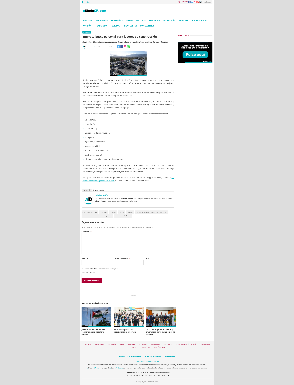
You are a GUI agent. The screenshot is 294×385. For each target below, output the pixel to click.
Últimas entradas (98, 190)
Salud (129, 20)
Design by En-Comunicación (147, 382)
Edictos (116, 25)
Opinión (87, 25)
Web (147, 259)
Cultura (140, 20)
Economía (116, 20)
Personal (109, 216)
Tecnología (169, 20)
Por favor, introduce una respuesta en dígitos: (100, 269)
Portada (87, 20)
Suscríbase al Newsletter (130, 357)
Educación (154, 20)
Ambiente (183, 20)
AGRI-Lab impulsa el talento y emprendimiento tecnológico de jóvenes (160, 332)
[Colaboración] (88, 203)
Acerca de (87, 190)
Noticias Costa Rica (143, 212)
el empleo (104, 212)
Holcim (122, 212)
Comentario (87, 231)
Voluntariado (199, 20)
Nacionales (102, 20)
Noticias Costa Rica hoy (159, 212)
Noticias (130, 212)
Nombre (85, 259)
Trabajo (118, 216)
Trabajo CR (127, 216)
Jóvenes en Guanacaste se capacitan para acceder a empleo (93, 332)
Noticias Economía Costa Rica (93, 216)
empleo (113, 212)
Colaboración (91, 47)
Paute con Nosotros (152, 357)
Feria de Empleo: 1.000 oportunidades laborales (125, 330)
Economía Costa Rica (90, 212)
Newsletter (130, 25)
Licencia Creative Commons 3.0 (147, 361)
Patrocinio (133, 295)
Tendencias (101, 25)
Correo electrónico (122, 259)
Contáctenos (147, 25)
